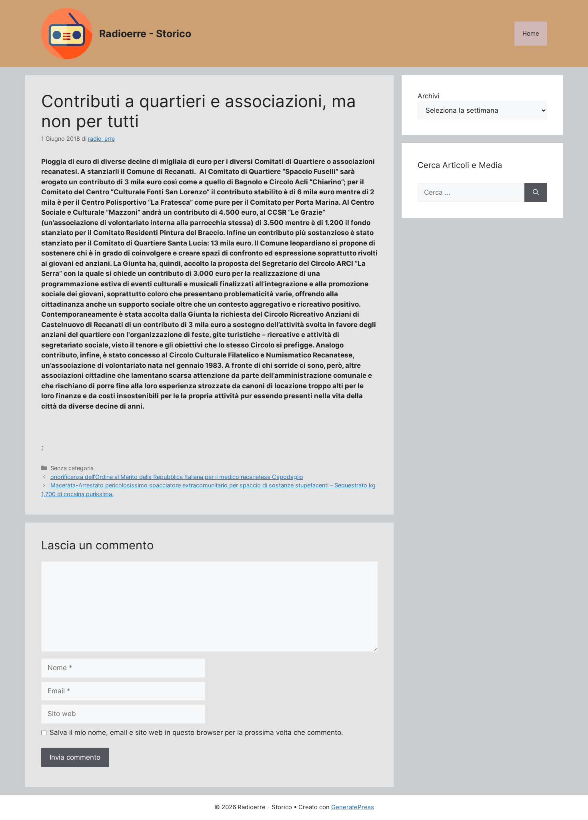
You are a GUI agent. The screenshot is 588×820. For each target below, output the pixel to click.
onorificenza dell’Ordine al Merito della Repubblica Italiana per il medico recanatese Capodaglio (176, 476)
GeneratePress (352, 807)
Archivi (428, 96)
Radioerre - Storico (145, 34)
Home (530, 33)
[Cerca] (535, 192)
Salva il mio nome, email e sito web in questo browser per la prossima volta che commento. (196, 732)
